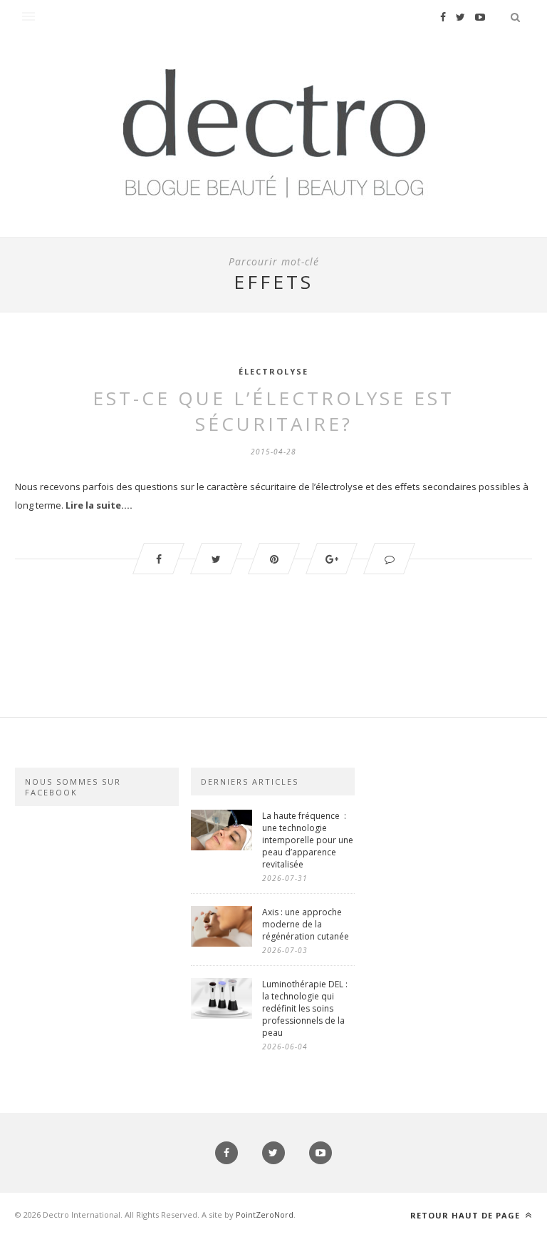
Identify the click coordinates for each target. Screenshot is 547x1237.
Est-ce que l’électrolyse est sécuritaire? (273, 411)
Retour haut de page (466, 1215)
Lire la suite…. (99, 505)
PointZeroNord (264, 1214)
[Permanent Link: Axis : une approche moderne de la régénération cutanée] (221, 943)
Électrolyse (273, 371)
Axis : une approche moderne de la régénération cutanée (306, 924)
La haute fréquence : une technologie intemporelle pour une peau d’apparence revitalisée (307, 840)
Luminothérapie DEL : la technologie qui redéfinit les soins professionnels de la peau (305, 1008)
